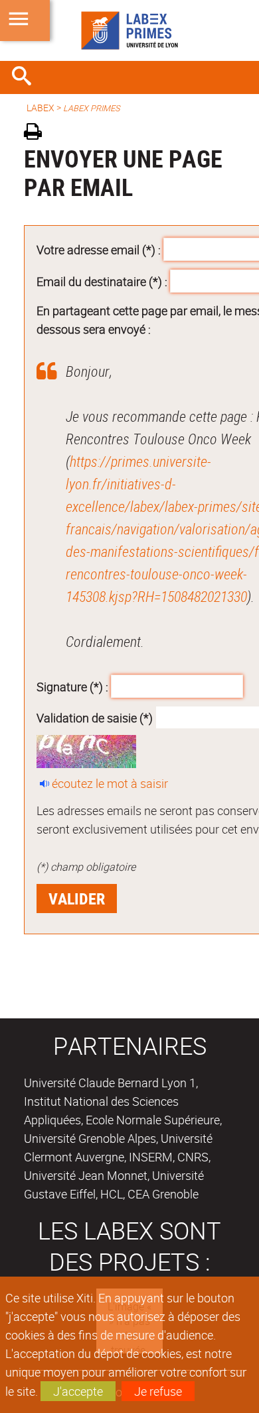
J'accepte (78, 1391)
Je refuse (158, 1391)
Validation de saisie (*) (95, 718)
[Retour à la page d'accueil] (129, 30)
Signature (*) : (72, 686)
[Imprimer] (37, 133)
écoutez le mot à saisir (110, 783)
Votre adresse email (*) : (99, 250)
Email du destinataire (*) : (102, 281)
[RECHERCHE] (26, 77)
